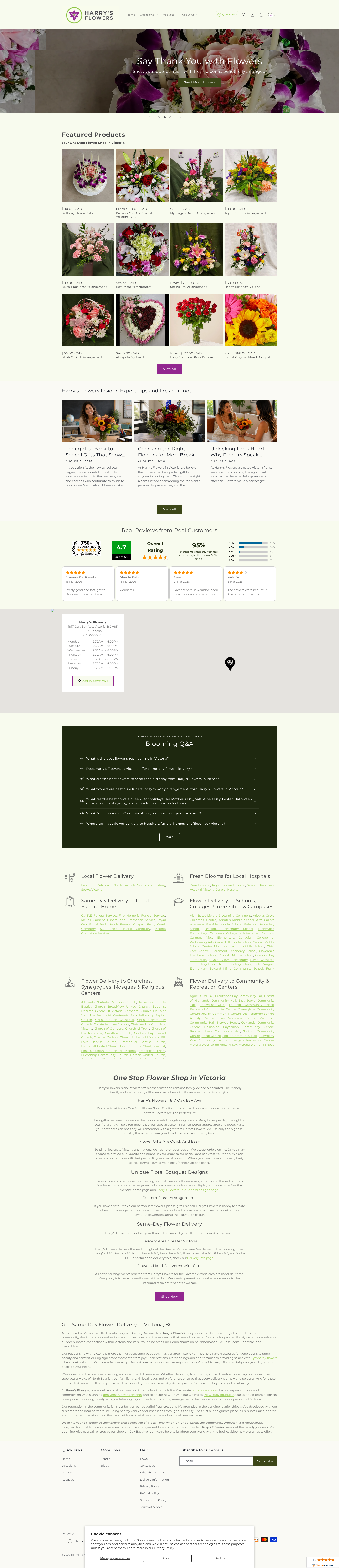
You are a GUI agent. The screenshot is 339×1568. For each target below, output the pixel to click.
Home (66, 1459)
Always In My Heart (130, 357)
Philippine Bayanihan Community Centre (239, 1027)
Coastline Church (118, 1033)
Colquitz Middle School (236, 955)
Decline (219, 1558)
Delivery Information (154, 1479)
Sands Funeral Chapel (126, 924)
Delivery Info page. (200, 1258)
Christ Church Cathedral (114, 1020)
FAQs (144, 1459)
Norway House (228, 1022)
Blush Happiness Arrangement (84, 287)
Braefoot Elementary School (229, 929)
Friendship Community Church (104, 1055)
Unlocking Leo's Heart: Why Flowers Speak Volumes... (238, 452)
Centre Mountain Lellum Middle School (233, 946)
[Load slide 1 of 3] (159, 117)
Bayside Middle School (223, 924)
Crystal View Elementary (228, 960)
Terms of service (151, 1507)
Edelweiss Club (212, 1005)
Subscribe (265, 1461)
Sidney (160, 885)
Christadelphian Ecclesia (111, 1024)
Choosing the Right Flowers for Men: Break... (168, 452)
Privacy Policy (164, 1548)
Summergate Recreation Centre (249, 1040)
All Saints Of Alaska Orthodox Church (108, 1002)
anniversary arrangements (122, 1395)
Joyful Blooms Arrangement (246, 213)
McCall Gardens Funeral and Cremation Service (118, 920)
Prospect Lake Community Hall (215, 1031)
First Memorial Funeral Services (142, 915)
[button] (148, 15)
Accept (167, 1558)
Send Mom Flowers (169, 82)
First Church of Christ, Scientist (142, 1046)
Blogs (105, 1465)
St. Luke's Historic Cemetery (125, 929)
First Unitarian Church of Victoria (108, 1051)
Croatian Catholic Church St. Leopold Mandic (127, 1037)
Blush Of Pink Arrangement (82, 357)
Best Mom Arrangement (134, 287)
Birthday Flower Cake (78, 213)
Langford (88, 885)
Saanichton (145, 885)
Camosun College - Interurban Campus (242, 933)
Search (105, 1459)
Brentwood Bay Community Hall (239, 996)
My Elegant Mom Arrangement (193, 213)
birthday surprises (205, 1390)
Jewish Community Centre (221, 1013)
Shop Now (169, 1296)
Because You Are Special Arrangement (134, 214)
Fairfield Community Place (251, 1005)
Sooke (85, 889)
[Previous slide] (149, 117)
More (170, 837)
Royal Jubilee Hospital (228, 885)
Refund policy (149, 1493)
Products (68, 1472)
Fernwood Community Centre (213, 1009)
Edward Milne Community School (236, 968)
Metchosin (104, 885)
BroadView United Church (128, 1006)
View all (169, 369)
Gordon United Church (147, 1055)
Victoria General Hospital (221, 889)
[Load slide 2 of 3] (165, 117)
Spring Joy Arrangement (188, 287)
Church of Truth (137, 1028)
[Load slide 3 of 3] (170, 117)
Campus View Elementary (212, 937)
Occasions (69, 1465)
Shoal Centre (211, 1036)
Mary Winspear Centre (236, 1018)
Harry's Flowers (80, 1554)
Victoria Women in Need (256, 1044)
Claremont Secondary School (233, 951)
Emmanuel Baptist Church (142, 1042)
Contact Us (147, 1465)
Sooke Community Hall (239, 1036)
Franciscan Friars (152, 1051)
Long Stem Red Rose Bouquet (192, 357)
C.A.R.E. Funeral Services (99, 915)
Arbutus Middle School (236, 920)
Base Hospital (200, 885)
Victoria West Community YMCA (213, 1044)
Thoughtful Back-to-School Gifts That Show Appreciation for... (94, 452)
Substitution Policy (153, 1500)
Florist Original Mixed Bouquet (248, 357)
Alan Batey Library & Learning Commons (220, 915)
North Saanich (124, 885)
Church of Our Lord (108, 1028)
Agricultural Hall (202, 996)
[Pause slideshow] (190, 117)
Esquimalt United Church (100, 1046)
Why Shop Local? (152, 1472)
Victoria (96, 889)
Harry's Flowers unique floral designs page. (188, 1190)
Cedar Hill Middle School (233, 942)
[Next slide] (180, 117)
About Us (68, 1479)
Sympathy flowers (264, 1358)
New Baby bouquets (219, 1395)
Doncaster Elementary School (230, 964)
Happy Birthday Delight (242, 287)
